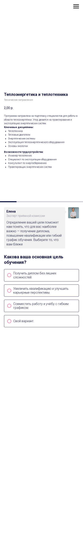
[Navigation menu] (76, 6)
